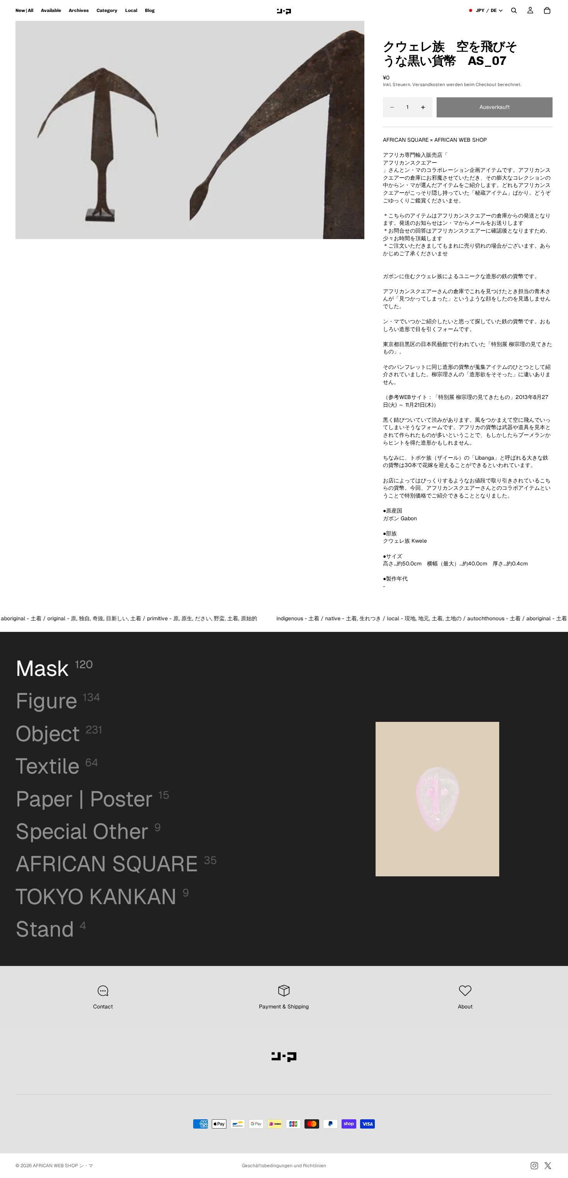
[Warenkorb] (547, 10)
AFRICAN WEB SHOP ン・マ (63, 1166)
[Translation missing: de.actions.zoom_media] (102, 130)
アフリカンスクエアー (410, 162)
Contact (103, 1006)
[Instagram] (534, 1165)
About (465, 1006)
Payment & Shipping (284, 1006)
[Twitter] (548, 1165)
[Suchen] (513, 10)
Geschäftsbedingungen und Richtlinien (284, 1166)
